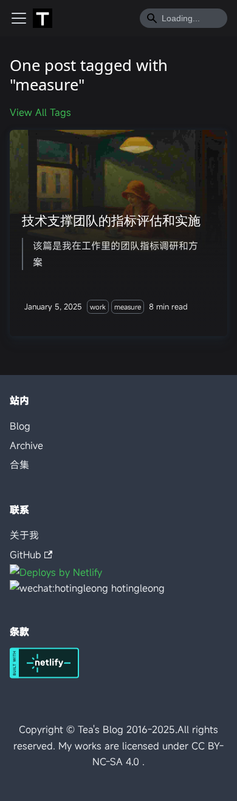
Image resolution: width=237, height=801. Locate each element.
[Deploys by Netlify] (44, 674)
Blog (20, 426)
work (98, 306)
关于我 (24, 535)
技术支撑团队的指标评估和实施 (111, 220)
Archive (26, 445)
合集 (19, 464)
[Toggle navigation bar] (19, 18)
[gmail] (56, 572)
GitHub (25, 554)
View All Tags (40, 112)
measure (127, 306)
